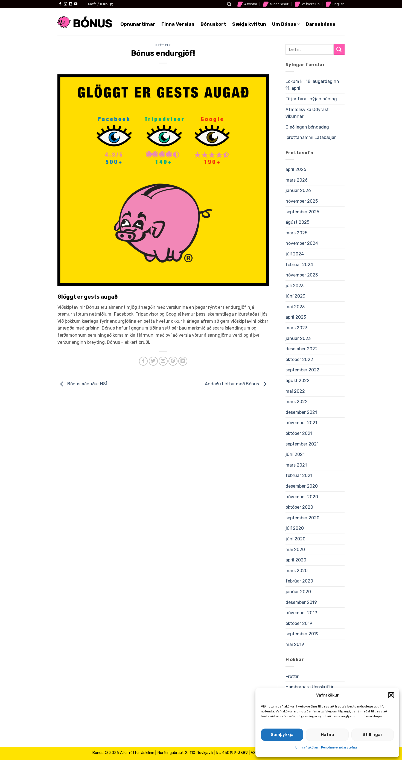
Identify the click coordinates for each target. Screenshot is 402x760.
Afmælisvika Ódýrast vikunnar (307, 113)
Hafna (327, 734)
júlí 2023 (295, 285)
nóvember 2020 (302, 496)
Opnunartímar (137, 24)
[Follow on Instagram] (65, 4)
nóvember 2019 (301, 612)
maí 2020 (295, 549)
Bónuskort (213, 24)
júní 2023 (295, 296)
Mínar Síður (279, 4)
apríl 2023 (296, 317)
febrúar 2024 (299, 264)
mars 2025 (296, 232)
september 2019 (302, 633)
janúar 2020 (298, 591)
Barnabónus (320, 24)
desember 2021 (301, 412)
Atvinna (250, 4)
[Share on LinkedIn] (182, 361)
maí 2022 (295, 391)
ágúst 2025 (297, 222)
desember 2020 (302, 486)
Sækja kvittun (249, 24)
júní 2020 (295, 538)
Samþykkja (282, 734)
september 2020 (302, 517)
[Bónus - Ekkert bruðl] (84, 22)
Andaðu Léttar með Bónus (232, 384)
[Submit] (339, 49)
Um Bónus (284, 24)
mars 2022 (297, 401)
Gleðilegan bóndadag (307, 127)
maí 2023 (295, 306)
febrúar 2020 (299, 581)
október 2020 (299, 507)
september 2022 (302, 369)
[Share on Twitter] (153, 361)
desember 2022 (302, 348)
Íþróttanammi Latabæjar (311, 137)
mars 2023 (296, 327)
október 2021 (299, 433)
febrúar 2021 (299, 475)
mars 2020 (297, 570)
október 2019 (299, 623)
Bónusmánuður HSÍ (86, 384)
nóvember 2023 (302, 275)
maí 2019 (295, 644)
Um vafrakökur (306, 747)
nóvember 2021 (301, 422)
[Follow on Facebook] (60, 4)
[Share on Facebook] (143, 361)
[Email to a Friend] (163, 361)
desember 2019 (301, 602)
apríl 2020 (296, 560)
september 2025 (302, 211)
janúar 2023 (298, 338)
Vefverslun (311, 4)
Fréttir (163, 45)
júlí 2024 (295, 254)
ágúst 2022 (298, 380)
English (339, 4)
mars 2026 (297, 180)
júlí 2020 (295, 528)
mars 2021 (296, 465)
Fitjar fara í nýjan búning (311, 98)
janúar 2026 (298, 190)
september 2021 (302, 444)
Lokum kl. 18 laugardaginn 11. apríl (312, 85)
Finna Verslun (177, 24)
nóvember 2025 (302, 201)
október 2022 (299, 359)
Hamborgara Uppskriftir (310, 686)
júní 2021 (295, 454)
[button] (391, 695)
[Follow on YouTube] (75, 4)
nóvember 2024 (302, 243)
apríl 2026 (296, 169)
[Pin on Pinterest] (172, 361)
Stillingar (373, 734)
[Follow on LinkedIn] (70, 4)
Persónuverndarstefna (339, 747)
